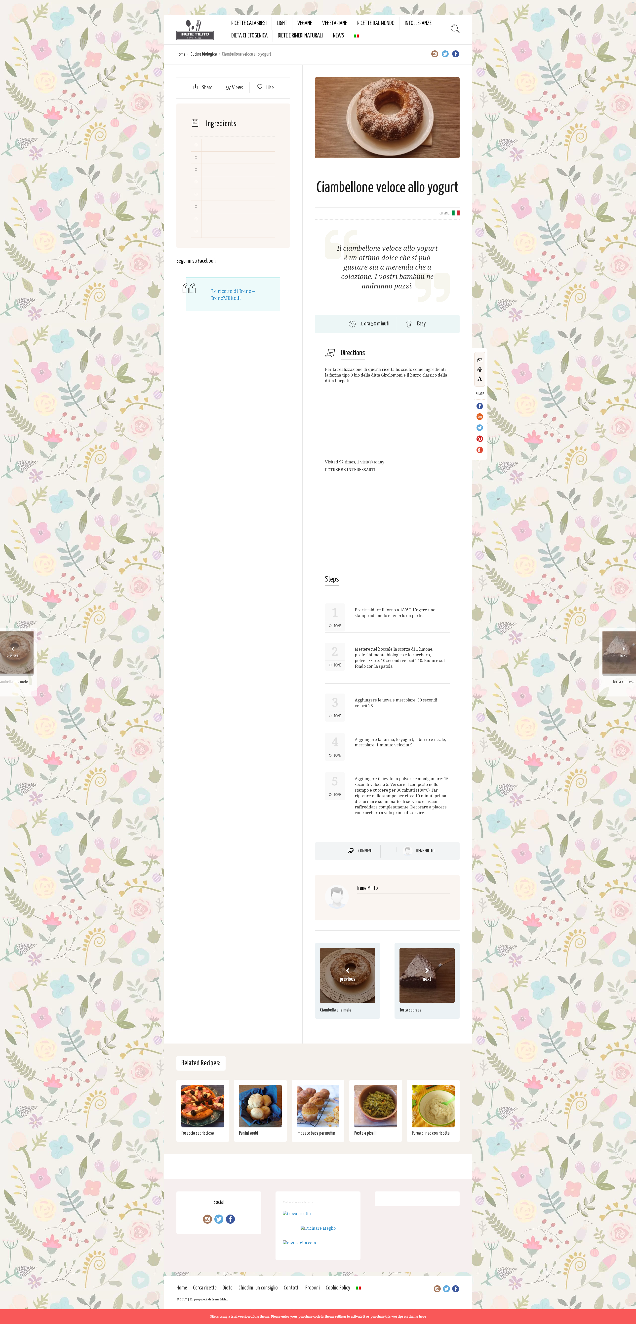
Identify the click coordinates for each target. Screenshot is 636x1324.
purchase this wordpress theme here (398, 1316)
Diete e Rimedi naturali (300, 36)
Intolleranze (418, 23)
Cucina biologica (204, 54)
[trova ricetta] (297, 1213)
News (338, 36)
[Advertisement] (387, 422)
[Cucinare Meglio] (318, 1228)
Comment (365, 851)
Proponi (312, 1288)
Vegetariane (334, 23)
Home (181, 54)
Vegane (304, 23)
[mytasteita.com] (299, 1243)
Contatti (291, 1288)
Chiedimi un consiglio (258, 1288)
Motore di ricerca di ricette (298, 1201)
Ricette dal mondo (376, 23)
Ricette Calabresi (249, 23)
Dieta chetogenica (249, 36)
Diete (228, 1288)
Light (282, 23)
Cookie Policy (338, 1288)
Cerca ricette (205, 1288)
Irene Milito (425, 851)
